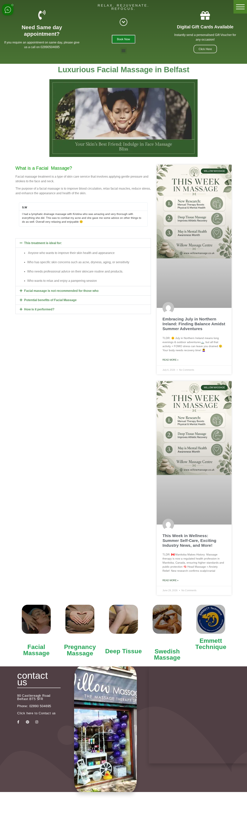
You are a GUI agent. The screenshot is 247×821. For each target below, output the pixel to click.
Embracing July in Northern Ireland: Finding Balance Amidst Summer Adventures (193, 324)
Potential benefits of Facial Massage (50, 300)
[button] (123, 50)
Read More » (170, 360)
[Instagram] (36, 722)
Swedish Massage (167, 654)
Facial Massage (36, 650)
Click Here (205, 49)
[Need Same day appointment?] (42, 15)
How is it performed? (39, 309)
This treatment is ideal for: (43, 243)
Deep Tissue (123, 651)
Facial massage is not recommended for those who (61, 290)
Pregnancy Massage (80, 650)
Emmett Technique (210, 643)
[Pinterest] (27, 722)
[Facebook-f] (18, 722)
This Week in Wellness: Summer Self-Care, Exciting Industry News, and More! (189, 540)
